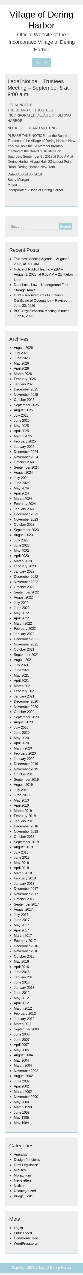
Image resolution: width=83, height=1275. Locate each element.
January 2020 (24, 759)
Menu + (41, 63)
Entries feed (23, 1233)
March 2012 (23, 1008)
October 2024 (24, 462)
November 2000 (26, 1097)
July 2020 (21, 727)
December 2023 (26, 514)
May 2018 (21, 863)
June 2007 (22, 1040)
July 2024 (21, 478)
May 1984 (21, 1123)
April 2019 (21, 805)
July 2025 (21, 415)
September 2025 (26, 405)
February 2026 (25, 379)
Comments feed (26, 1238)
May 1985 (21, 1117)
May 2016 (21, 961)
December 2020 (26, 701)
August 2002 (23, 1076)
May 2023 (21, 551)
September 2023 (26, 530)
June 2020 (22, 732)
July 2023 (21, 540)
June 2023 (22, 545)
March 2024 (23, 499)
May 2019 (21, 800)
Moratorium (22, 1175)
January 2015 (24, 977)
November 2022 (26, 582)
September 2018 (26, 842)
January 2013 (24, 987)
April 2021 (21, 680)
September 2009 (26, 1029)
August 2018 (23, 847)
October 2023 (24, 524)
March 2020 (23, 748)
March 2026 (23, 374)
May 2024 (21, 488)
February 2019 (25, 816)
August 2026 (23, 348)
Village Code (23, 1196)
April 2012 (21, 1003)
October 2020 (24, 712)
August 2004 (23, 1055)
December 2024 (26, 452)
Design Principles (27, 1159)
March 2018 (23, 873)
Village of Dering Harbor (53, 1267)
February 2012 (25, 1013)
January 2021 (24, 696)
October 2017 (24, 899)
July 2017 (21, 915)
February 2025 (25, 441)
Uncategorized (25, 1191)
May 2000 (21, 1102)
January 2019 (24, 821)
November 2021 (26, 644)
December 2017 (26, 889)
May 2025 (21, 426)
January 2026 (24, 384)
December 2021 (26, 639)
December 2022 (26, 576)
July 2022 (21, 603)
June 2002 (22, 1081)
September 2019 (26, 779)
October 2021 (24, 649)
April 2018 (21, 868)
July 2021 (21, 665)
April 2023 (21, 556)
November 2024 (26, 457)
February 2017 (25, 941)
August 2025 (23, 410)
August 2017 (23, 909)
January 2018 (24, 883)
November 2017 (26, 894)
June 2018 (22, 857)
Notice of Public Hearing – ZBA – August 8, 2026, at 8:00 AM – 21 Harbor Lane (43, 274)
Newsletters (23, 1180)
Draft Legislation (26, 1165)
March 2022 (23, 623)
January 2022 (24, 634)
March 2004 (23, 1065)
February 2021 (25, 691)
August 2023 (23, 535)
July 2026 (21, 353)
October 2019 (24, 774)
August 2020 (23, 722)
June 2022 (22, 608)
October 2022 (24, 587)
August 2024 (23, 472)
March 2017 (23, 935)
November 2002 (26, 1071)
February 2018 (25, 878)
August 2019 (23, 785)
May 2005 (21, 1050)
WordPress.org (25, 1243)
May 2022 (21, 613)
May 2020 (21, 738)
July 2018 (21, 852)
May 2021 (21, 675)
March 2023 (23, 561)
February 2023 (25, 566)
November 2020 (26, 707)
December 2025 (26, 389)
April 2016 (21, 967)
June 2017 (22, 920)
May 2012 (21, 998)
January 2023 (24, 571)
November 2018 (26, 831)
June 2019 (22, 795)
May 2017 (21, 925)
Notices (19, 1186)
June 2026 (22, 358)
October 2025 (24, 400)
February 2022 (25, 628)
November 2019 (26, 769)
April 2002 (21, 1086)
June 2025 (22, 420)
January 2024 (24, 509)
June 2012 (22, 993)
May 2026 (21, 363)
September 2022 (26, 592)
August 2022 (23, 597)
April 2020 (21, 743)
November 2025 (26, 394)
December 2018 (26, 826)
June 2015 (22, 972)
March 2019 (23, 811)
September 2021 (26, 655)
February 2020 (25, 753)
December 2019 (26, 764)
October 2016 (24, 956)
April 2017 (21, 930)
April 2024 (21, 493)
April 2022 (21, 618)
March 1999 (23, 1107)
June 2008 (22, 1034)
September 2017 (26, 904)
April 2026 (21, 368)
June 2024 (22, 483)
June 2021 (22, 670)
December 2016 (26, 946)
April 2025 (21, 431)
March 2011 (23, 1024)
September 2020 (26, 717)
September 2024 (26, 467)
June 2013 (22, 982)
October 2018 (24, 837)
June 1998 (22, 1112)
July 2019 (21, 790)
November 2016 (26, 951)
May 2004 (21, 1060)
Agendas (20, 1154)
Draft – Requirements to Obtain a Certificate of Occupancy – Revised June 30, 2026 (40, 300)
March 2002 (23, 1092)
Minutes (20, 1170)
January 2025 (24, 447)
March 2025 (23, 436)
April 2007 (21, 1045)
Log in (18, 1228)
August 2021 (23, 660)
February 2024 (25, 504)
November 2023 (26, 519)
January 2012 (24, 1019)
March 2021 (23, 686)
